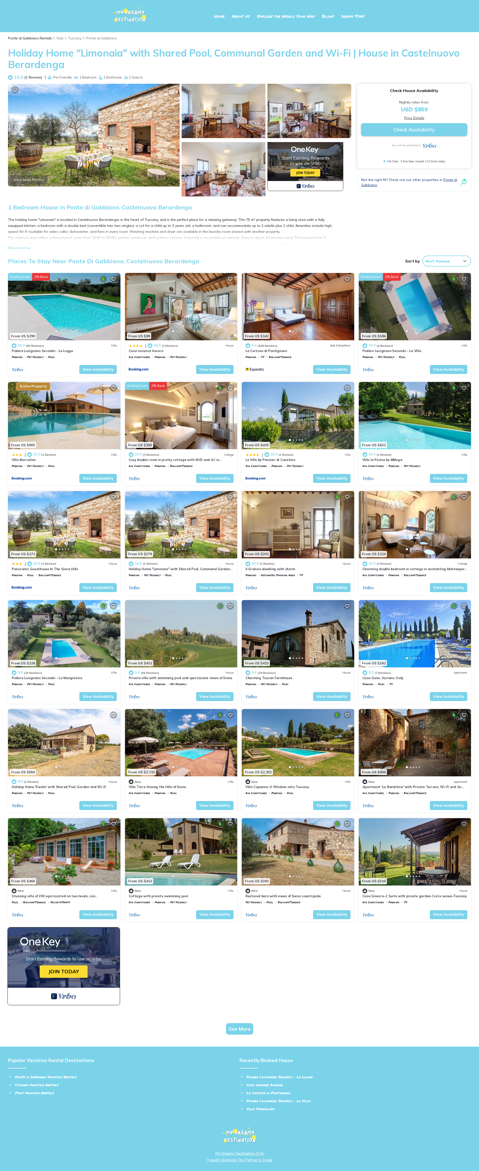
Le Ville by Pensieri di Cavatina (270, 460)
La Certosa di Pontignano (266, 351)
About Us (241, 16)
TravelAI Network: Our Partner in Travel (239, 1160)
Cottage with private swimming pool (158, 896)
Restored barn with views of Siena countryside (283, 896)
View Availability (98, 369)
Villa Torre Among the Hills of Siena (157, 787)
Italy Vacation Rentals (34, 1092)
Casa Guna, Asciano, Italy (383, 678)
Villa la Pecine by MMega (382, 460)
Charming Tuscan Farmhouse (268, 678)
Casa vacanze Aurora (146, 351)
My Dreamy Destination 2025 (239, 1153)
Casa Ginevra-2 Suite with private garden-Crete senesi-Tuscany (414, 896)
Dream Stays (352, 16)
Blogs (328, 16)
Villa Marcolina (24, 460)
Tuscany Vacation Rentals (37, 1084)
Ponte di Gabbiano (101, 38)
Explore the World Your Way (286, 16)
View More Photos (29, 180)
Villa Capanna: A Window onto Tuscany (277, 787)
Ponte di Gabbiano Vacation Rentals (46, 1076)
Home (219, 16)
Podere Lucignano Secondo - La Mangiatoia (47, 678)
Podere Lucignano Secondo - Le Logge (42, 351)
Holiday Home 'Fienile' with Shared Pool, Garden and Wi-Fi (59, 787)
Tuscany (75, 38)
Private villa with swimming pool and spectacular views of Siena (181, 678)
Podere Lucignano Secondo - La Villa (391, 351)
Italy (60, 38)
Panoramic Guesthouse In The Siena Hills (45, 569)
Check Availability (414, 129)
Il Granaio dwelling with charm (270, 569)
